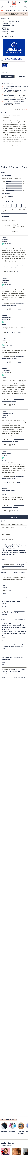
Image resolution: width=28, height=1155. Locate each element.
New (15, 10)
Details (23, 95)
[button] (3, 3)
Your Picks (9, 10)
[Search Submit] (25, 6)
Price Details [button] (5, 33)
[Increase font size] (24, 109)
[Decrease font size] (26, 109)
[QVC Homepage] (1, 18)
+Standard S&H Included (8, 31)
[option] (14, 14)
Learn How (10, 104)
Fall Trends (21, 10)
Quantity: (3, 72)
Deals (2, 10)
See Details (15, 91)
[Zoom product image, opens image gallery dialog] (2, 60)
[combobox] (12, 6)
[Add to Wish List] (25, 21)
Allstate (4, 27)
